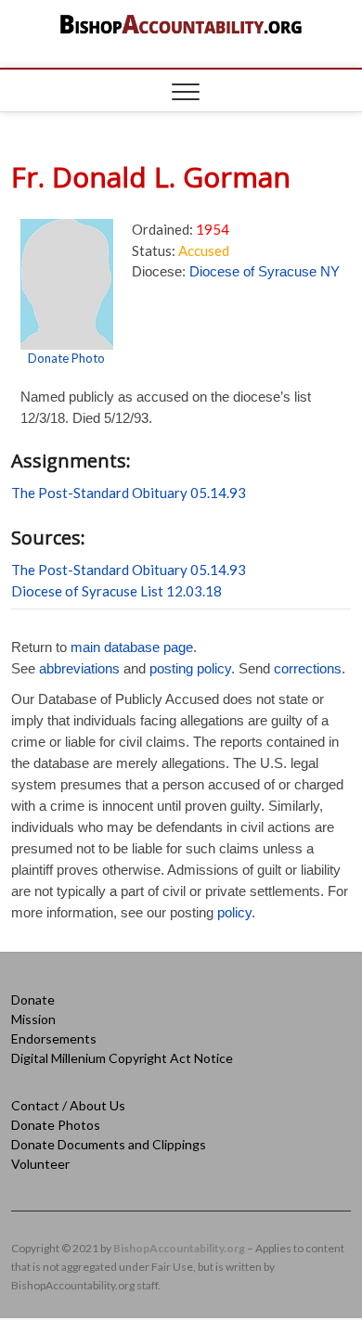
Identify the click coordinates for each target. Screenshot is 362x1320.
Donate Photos (55, 1125)
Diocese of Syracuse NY (264, 271)
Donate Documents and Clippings (108, 1144)
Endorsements (54, 1038)
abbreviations (79, 668)
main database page (132, 647)
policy (234, 912)
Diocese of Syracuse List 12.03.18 (116, 591)
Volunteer (40, 1164)
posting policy (190, 668)
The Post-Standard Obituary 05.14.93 (128, 492)
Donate (33, 999)
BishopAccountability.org (179, 1248)
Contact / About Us (68, 1105)
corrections (308, 668)
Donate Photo (66, 358)
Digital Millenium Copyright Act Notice (122, 1058)
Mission (33, 1019)
